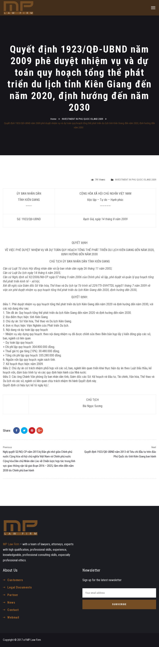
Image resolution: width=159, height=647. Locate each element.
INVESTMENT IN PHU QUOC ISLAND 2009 (82, 118)
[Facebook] (16, 430)
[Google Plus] (39, 430)
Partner (12, 595)
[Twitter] (24, 430)
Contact (13, 610)
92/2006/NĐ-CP (38, 277)
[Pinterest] (32, 430)
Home (53, 118)
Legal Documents (19, 587)
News (11, 602)
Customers (15, 580)
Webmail (13, 617)
